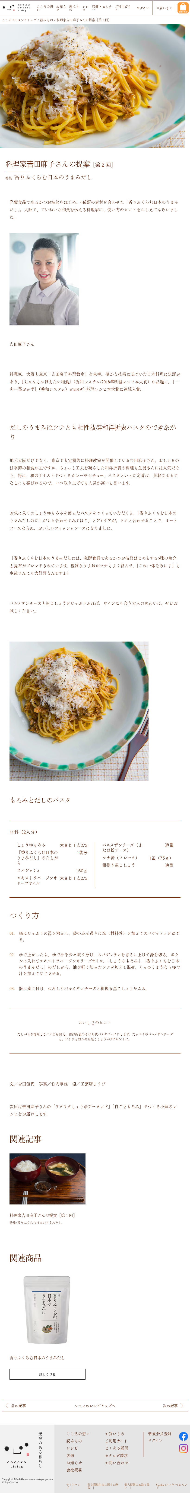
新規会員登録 (160, 1433)
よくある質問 (116, 1448)
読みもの (74, 8)
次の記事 (170, 1405)
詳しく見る (47, 1374)
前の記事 (18, 1405)
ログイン (143, 8)
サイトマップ (73, 1486)
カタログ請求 (116, 1455)
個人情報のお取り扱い (136, 1486)
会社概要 (74, 1470)
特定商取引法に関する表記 (103, 1486)
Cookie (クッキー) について (171, 1486)
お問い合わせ (116, 1462)
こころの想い (45, 8)
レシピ (85, 8)
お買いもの (164, 8)
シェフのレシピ (95, 1405)
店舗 (70, 1455)
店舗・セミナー (102, 8)
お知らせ (61, 8)
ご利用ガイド (123, 8)
